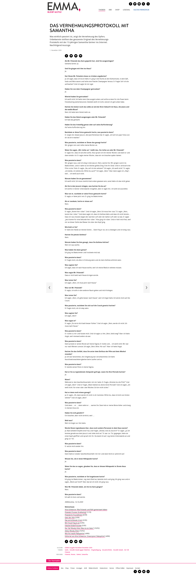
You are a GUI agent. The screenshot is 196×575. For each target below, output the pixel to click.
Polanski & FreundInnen (73, 515)
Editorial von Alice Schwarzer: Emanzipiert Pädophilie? (85, 536)
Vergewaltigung (96, 550)
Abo (110, 10)
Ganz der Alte (70, 518)
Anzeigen (79, 568)
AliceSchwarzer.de (141, 10)
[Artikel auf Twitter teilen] (71, 55)
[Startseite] (64, 7)
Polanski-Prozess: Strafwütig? (75, 512)
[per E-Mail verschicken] (75, 55)
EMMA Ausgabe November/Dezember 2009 (78, 547)
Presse (72, 568)
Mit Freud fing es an (72, 523)
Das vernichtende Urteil (73, 520)
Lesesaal (126, 10)
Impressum (129, 568)
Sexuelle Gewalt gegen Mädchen (80, 550)
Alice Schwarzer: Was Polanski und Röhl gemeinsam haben (86, 510)
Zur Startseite (54, 561)
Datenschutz (104, 568)
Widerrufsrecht (93, 568)
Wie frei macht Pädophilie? (75, 534)
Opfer (66, 550)
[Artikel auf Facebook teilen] (66, 55)
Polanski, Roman (70, 554)
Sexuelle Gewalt (118, 550)
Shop (117, 10)
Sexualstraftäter (107, 550)
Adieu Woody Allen (72, 531)
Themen (102, 10)
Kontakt (137, 568)
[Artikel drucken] (80, 55)
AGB (85, 568)
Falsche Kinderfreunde (73, 526)
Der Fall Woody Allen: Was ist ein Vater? (79, 528)
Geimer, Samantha (82, 554)
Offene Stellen (120, 568)
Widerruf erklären (52, 568)
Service (111, 568)
